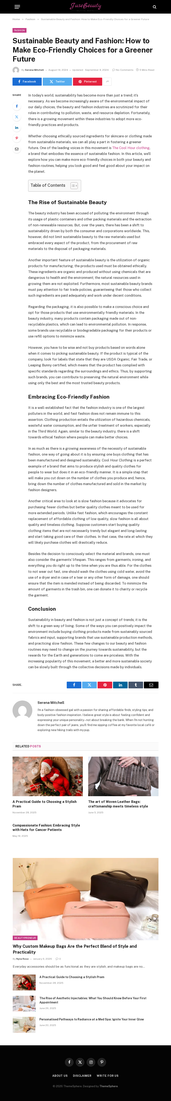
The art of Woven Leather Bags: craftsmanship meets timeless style (118, 804)
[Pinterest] (17, 138)
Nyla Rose (22, 958)
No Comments (124, 69)
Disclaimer (82, 1075)
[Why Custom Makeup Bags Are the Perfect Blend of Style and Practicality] (85, 899)
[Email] (17, 149)
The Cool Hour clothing (131, 148)
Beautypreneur (25, 938)
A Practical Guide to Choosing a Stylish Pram (45, 804)
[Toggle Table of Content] (72, 185)
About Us (60, 1075)
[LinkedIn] (17, 127)
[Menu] (17, 7)
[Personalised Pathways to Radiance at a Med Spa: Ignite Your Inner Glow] (24, 1025)
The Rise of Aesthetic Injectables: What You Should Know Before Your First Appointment (92, 1000)
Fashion (19, 30)
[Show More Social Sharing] (107, 82)
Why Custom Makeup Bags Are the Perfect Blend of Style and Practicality (75, 949)
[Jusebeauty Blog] (85, 7)
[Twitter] (17, 117)
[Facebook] (17, 106)
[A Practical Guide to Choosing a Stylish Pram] (48, 776)
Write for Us (108, 1075)
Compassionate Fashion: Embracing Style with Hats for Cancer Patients (46, 827)
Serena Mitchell (34, 69)
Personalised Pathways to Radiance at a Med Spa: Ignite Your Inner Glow (91, 1019)
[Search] (154, 7)
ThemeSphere (108, 1086)
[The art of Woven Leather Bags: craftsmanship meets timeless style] (123, 776)
